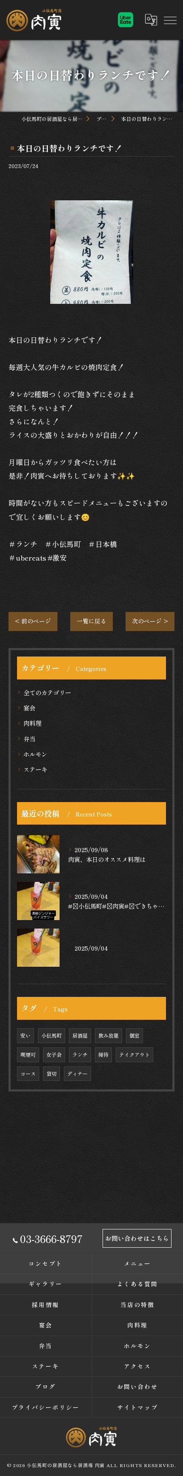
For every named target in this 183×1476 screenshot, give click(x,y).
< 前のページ (33, 621)
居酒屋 (80, 1035)
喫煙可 (28, 1054)
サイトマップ (137, 1407)
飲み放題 (108, 1035)
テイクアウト (134, 1054)
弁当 (29, 738)
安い (25, 1035)
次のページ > (150, 621)
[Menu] (170, 19)
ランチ (80, 1054)
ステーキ (35, 769)
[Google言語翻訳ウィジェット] (150, 19)
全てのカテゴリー (47, 692)
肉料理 (32, 722)
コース (28, 1073)
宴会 (29, 707)
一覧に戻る (91, 621)
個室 (134, 1035)
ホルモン (35, 753)
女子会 (54, 1054)
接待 (103, 1054)
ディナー (77, 1073)
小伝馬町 (51, 1035)
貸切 (51, 1073)
